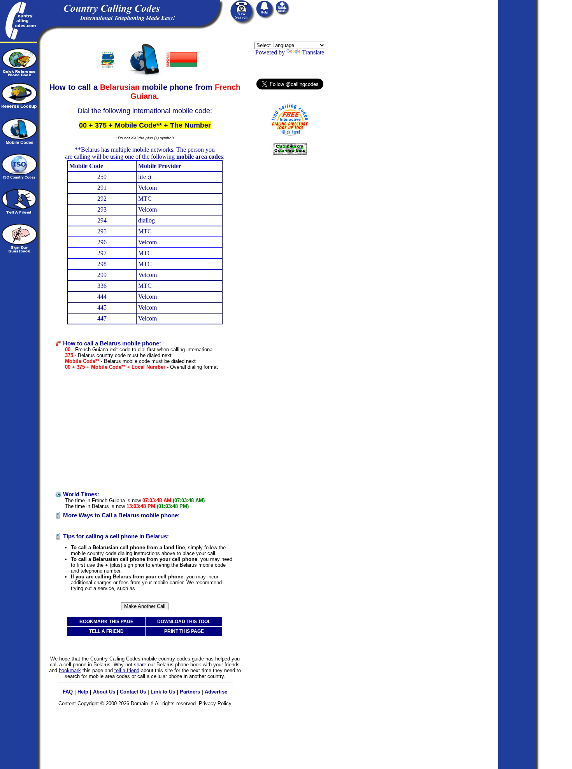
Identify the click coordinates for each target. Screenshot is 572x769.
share (140, 664)
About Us (104, 692)
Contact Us (133, 692)
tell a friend (126, 670)
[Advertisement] (144, 430)
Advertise (216, 692)
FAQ (68, 692)
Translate (313, 52)
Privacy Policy (215, 703)
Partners (190, 692)
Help (82, 692)
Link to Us (163, 692)
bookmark (70, 670)
